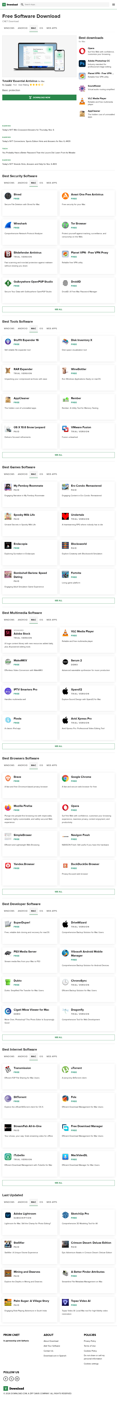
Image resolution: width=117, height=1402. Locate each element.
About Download (51, 1341)
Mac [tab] (33, 28)
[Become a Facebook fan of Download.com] (5, 1378)
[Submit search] (22, 4)
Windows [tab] (9, 28)
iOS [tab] (41, 28)
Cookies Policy (90, 1351)
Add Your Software (52, 1346)
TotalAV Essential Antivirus (23, 81)
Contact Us (48, 1351)
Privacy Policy (90, 1341)
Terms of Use (90, 1346)
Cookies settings (91, 1363)
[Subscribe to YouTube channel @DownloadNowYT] (17, 1378)
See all (58, 309)
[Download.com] (10, 4)
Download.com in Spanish (55, 1356)
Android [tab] (23, 28)
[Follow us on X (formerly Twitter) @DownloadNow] (11, 1378)
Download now (41, 97)
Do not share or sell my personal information (94, 1357)
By (7, 85)
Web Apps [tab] (52, 28)
